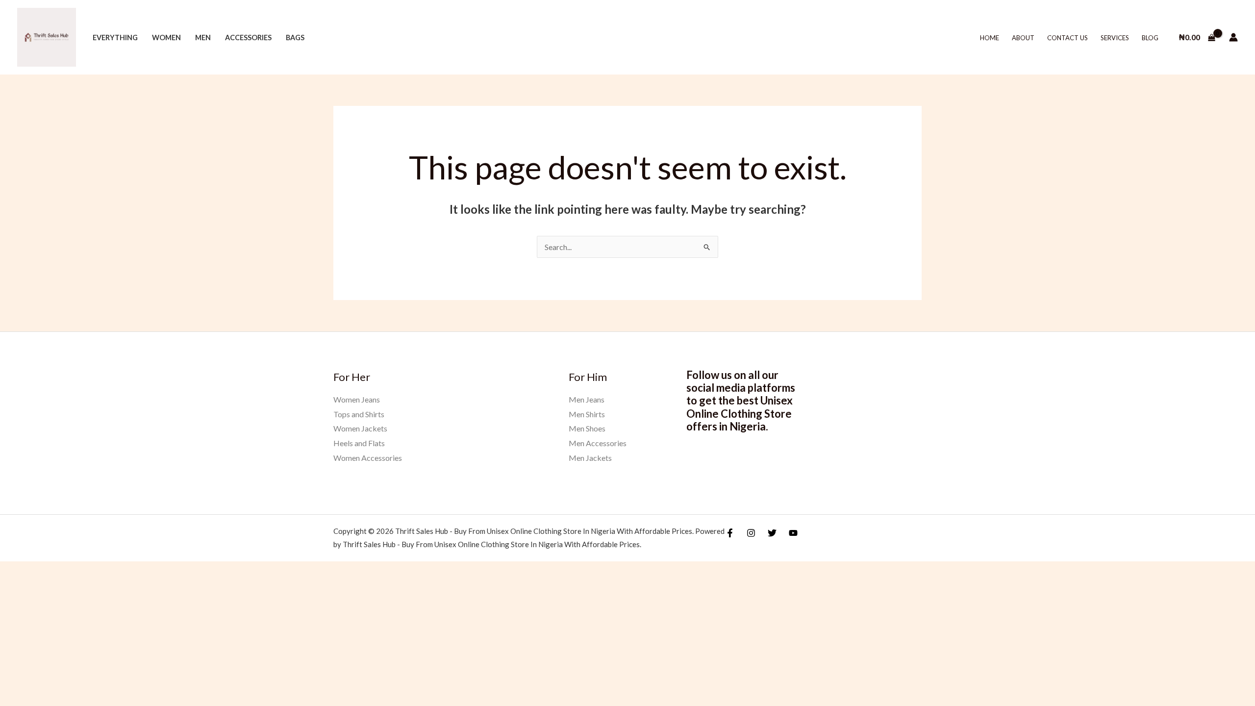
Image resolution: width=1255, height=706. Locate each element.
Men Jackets (590, 457)
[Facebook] (730, 533)
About (1023, 38)
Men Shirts (587, 414)
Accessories (248, 37)
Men (203, 37)
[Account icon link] (1233, 37)
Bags (295, 37)
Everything (115, 37)
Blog (1150, 38)
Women (166, 37)
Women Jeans (356, 399)
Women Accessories (367, 457)
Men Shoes (587, 428)
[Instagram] (751, 533)
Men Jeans (586, 399)
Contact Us (1067, 38)
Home (989, 38)
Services (1115, 38)
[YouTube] (793, 533)
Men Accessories (598, 443)
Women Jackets (360, 428)
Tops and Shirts (358, 414)
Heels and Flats (359, 443)
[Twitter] (772, 533)
